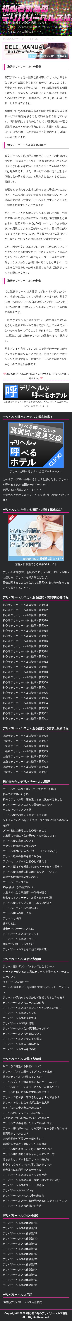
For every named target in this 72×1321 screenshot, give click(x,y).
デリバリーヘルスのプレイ (18, 1190)
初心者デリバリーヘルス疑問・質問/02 (25, 713)
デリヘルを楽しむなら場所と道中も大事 (26, 1102)
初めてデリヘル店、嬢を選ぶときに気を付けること (32, 799)
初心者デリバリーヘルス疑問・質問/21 (25, 615)
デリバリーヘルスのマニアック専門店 (25, 1174)
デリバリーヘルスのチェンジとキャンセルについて (32, 1007)
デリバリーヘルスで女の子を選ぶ (22, 1038)
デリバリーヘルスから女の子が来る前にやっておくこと (35, 1200)
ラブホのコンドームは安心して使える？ (26, 861)
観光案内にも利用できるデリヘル (22, 1169)
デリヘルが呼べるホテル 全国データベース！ (36, 471)
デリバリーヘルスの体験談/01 (20, 1285)
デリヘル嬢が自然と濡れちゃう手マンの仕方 (28, 1154)
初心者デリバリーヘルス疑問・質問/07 (25, 687)
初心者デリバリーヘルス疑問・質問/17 (25, 635)
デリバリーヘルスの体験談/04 (20, 1269)
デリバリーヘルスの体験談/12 (20, 1228)
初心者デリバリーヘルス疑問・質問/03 (25, 708)
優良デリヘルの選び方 (16, 981)
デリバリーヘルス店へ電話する (21, 1043)
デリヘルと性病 (12, 918)
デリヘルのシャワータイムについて (23, 1112)
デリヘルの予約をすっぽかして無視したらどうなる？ (34, 997)
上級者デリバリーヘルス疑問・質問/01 (25, 771)
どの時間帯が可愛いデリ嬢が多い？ (23, 1138)
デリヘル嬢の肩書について (18, 840)
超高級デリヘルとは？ (16, 1133)
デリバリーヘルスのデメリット (21, 933)
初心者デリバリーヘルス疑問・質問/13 (25, 656)
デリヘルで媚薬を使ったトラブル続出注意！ (28, 1123)
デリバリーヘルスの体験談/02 (20, 1279)
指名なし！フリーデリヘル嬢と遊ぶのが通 (27, 897)
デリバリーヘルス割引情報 (18, 1023)
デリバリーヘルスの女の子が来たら (23, 1195)
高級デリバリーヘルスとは (18, 944)
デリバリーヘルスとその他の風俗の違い (26, 949)
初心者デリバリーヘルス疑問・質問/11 (25, 666)
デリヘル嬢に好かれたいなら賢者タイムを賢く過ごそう (35, 1128)
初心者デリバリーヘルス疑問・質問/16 (25, 641)
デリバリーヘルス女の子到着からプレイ (26, 1028)
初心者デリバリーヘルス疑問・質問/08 (25, 682)
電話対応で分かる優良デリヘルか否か (25, 1143)
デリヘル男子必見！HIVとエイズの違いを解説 (29, 789)
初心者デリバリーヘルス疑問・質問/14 (25, 651)
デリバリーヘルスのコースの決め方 (23, 1002)
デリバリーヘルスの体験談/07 (20, 1254)
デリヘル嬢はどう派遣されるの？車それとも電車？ (32, 866)
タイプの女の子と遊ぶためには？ (22, 1107)
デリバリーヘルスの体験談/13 (20, 1223)
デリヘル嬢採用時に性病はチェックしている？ (30, 871)
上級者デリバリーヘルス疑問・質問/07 (25, 740)
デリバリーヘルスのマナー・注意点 (23, 1185)
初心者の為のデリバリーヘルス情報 (47, 1313)
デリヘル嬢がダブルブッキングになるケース (28, 966)
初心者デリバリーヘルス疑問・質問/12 (25, 661)
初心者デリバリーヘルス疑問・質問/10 (25, 672)
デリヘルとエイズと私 (16, 882)
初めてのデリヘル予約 (16, 794)
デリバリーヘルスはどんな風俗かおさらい (27, 804)
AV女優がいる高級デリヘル (18, 887)
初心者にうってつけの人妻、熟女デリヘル (27, 1164)
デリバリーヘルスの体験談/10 (20, 1238)
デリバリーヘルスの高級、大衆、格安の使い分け (31, 1180)
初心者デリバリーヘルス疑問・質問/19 (25, 625)
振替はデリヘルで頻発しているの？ (23, 1076)
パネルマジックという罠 (17, 809)
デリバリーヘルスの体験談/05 (20, 1264)
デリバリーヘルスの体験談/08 (20, 1248)
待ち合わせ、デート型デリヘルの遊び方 (26, 1159)
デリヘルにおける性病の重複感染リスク (26, 1092)
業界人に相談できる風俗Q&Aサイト (36, 564)
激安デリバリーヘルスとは (18, 928)
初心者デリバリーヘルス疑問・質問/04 (25, 703)
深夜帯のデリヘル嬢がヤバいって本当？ (26, 1117)
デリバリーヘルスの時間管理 (19, 1018)
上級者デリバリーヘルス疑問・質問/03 (25, 761)
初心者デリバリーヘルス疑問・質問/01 (25, 718)
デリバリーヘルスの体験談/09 (20, 1243)
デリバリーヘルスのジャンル (19, 1012)
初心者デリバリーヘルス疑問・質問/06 (25, 692)
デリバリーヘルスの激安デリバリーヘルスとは (18, 3)
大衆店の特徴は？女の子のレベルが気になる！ (30, 835)
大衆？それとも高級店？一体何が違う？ (26, 892)
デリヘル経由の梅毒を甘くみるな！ (23, 856)
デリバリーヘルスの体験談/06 (20, 1259)
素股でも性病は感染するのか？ (21, 876)
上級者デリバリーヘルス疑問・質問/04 (25, 756)
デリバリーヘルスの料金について (22, 1033)
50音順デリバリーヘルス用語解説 (22, 1302)
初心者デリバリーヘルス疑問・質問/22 (25, 610)
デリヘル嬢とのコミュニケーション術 (25, 814)
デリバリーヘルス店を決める (19, 1049)
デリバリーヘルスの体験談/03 (20, 1274)
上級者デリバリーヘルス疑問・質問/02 (25, 766)
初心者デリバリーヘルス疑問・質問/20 (25, 620)
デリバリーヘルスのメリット (19, 938)
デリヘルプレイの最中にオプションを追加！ (28, 1071)
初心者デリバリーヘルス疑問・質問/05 (25, 697)
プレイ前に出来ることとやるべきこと (25, 830)
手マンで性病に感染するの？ (19, 845)
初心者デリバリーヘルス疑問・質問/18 (25, 630)
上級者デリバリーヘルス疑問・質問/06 (25, 746)
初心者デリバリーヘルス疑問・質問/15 (25, 646)
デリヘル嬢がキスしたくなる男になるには (27, 1148)
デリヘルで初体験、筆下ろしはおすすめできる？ (31, 1097)
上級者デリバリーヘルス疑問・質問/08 (25, 735)
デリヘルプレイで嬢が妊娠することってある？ (30, 1081)
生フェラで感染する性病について (22, 1066)
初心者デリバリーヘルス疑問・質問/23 (25, 604)
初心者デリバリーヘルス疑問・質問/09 (25, 677)
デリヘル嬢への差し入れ (17, 913)
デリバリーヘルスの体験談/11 (20, 1233)
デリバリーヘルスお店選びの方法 (22, 1205)
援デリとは (9, 923)
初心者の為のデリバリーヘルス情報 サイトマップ (28, 39)
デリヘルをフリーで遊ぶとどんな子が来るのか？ (31, 1086)
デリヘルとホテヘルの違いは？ (21, 907)
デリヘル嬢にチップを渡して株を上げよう (27, 902)
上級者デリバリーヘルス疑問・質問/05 (25, 751)
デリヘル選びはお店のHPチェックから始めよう (30, 851)
